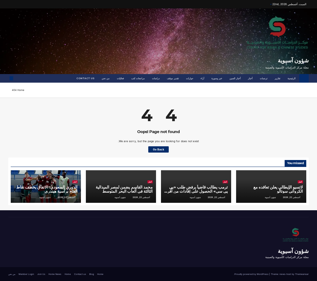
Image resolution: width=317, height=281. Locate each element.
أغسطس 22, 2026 (291, 197)
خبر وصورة (216, 78)
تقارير (277, 78)
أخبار (250, 78)
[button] (17, 78)
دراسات (156, 78)
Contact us (85, 78)
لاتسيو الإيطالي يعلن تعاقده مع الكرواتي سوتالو (278, 189)
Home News (55, 274)
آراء (202, 78)
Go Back (158, 149)
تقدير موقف (173, 78)
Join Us (41, 274)
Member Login (26, 274)
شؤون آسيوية (293, 60)
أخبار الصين (235, 78)
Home (20, 90)
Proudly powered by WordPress (251, 274)
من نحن (106, 78)
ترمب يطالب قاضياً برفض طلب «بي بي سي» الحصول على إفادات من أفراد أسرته (196, 191)
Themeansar (302, 274)
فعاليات (120, 78)
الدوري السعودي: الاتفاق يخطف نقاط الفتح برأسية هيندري (47, 189)
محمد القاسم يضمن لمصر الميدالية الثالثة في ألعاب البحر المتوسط (124, 189)
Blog (91, 274)
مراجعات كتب (138, 78)
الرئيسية (292, 78)
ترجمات (263, 78)
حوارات (189, 78)
